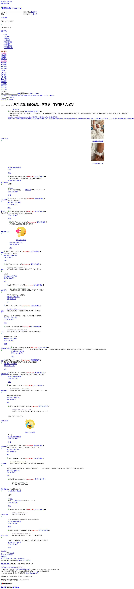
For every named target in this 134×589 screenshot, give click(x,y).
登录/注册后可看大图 (98, 141)
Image (7, 558)
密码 (2, 14)
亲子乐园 (4, 61)
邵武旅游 (4, 57)
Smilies (22, 558)
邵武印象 (4, 55)
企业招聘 (7, 44)
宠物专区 (4, 82)
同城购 (3, 70)
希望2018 (4, 446)
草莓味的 (4, 290)
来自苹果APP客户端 (15, 242)
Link (11, 558)
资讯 (5, 34)
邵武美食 (4, 53)
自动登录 (28, 12)
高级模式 (4, 556)
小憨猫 (3, 211)
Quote (14, 558)
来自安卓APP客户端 (14, 167)
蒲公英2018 (4, 182)
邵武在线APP (8, 48)
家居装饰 (4, 51)
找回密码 (34, 12)
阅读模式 (37, 111)
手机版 (15, 567)
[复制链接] (16, 109)
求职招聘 (4, 64)
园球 (2, 252)
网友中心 (4, 87)
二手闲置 (7, 40)
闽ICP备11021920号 (32, 573)
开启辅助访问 (5, 3)
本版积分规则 (5, 564)
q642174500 (4, 138)
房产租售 (4, 62)
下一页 (12, 97)
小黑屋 (20, 567)
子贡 (2, 361)
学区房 (36, 93)
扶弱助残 (27, 95)
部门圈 (20, 95)
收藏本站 (9, 1)
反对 (16, 192)
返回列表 (4, 99)
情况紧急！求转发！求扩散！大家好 (42, 95)
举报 (9, 173)
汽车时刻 (4, 68)
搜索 (19, 93)
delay (11, 188)
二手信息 (4, 78)
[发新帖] (10, 99)
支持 (13, 192)
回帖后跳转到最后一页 (25, 564)
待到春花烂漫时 (6, 348)
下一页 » (3, 551)
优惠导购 (4, 59)
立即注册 (34, 14)
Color (3, 558)
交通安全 (31, 93)
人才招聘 (4, 76)
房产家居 (4, 74)
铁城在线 (4, 567)
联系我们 (10, 567)
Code (18, 558)
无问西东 (4, 463)
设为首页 (4, 1)
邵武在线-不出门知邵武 (22, 569)
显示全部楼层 (29, 111)
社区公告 (4, 89)
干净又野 (4, 390)
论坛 (7, 36)
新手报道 (4, 85)
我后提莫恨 (4, 374)
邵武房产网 (8, 46)
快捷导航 (4, 31)
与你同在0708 (5, 231)
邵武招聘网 (8, 42)
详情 (26, 190)
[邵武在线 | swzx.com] (11, 8)
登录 (18, 560)
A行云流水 (4, 200)
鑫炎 (2, 311)
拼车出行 (7, 38)
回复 (9, 169)
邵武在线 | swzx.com (7, 95)
